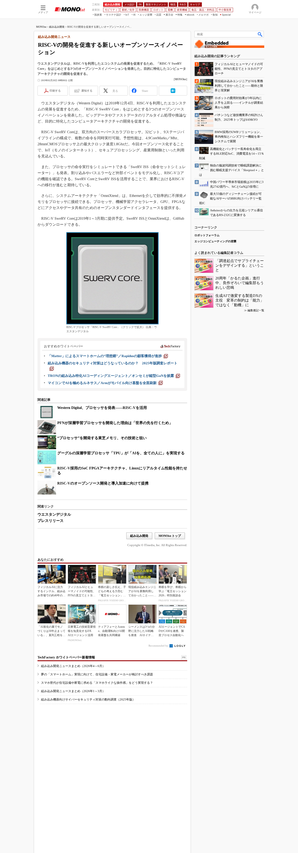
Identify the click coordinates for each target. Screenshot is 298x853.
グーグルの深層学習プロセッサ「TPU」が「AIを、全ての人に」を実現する (121, 453)
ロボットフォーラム (207, 235)
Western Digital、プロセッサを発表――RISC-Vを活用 (102, 408)
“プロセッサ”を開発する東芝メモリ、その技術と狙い (102, 438)
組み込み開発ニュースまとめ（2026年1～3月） (73, 691)
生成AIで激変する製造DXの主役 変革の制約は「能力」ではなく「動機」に (239, 300)
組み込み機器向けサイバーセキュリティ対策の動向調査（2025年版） (88, 699)
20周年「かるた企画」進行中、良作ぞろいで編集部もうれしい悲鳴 (239, 282)
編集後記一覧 (255, 310)
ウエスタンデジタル (54, 514)
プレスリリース (50, 521)
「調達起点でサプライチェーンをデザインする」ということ (239, 265)
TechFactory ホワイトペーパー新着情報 (66, 657)
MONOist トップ (170, 536)
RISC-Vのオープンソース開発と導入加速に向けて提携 (103, 483)
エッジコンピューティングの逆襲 (215, 241)
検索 (260, 34)
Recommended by (159, 645)
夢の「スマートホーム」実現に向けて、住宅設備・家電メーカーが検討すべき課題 (97, 674)
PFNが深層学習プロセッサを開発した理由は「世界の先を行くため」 (115, 423)
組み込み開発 (56, 26)
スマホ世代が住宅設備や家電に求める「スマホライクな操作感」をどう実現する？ (97, 682)
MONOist (41, 26)
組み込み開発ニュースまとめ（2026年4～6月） (73, 666)
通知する (86, 90)
